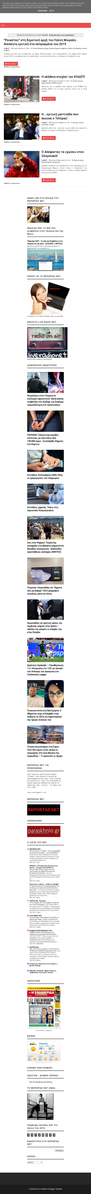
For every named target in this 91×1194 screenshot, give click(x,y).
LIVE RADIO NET (36, 916)
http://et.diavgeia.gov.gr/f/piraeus (40, 1082)
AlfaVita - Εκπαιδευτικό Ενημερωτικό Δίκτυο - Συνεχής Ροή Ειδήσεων (44, 866)
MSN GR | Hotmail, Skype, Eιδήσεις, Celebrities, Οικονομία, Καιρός (43, 971)
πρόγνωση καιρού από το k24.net (43, 1062)
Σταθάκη (6, 50)
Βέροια (76, 160)
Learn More (42, 11)
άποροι (75, 81)
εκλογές (75, 122)
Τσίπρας (51, 124)
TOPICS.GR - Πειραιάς (38, 901)
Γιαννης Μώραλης (38, 48)
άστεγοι (80, 81)
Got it (51, 11)
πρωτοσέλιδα (40, 1030)
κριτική (84, 48)
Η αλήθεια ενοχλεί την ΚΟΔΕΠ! (63, 76)
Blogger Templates (55, 1189)
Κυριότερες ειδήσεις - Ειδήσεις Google (44, 884)
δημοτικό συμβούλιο (61, 48)
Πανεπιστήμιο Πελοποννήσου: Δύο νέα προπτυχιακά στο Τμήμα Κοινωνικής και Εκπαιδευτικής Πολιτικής (42, 871)
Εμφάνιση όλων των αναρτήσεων (61, 35)
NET (8, 48)
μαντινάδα (45, 124)
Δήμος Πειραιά (49, 48)
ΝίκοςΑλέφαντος (47, 162)
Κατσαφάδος (77, 48)
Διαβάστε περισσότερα (12, 67)
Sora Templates (42, 1189)
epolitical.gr (34, 947)
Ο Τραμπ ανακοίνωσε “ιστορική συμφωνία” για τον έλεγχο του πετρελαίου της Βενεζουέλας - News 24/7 (44, 888)
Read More (12, 64)
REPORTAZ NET (35, 849)
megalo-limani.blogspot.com (41, 930)
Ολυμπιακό (56, 162)
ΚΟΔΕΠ (54, 83)
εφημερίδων (49, 1030)
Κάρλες (70, 48)
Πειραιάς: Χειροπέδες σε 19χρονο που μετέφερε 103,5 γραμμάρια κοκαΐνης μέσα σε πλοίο (44, 590)
